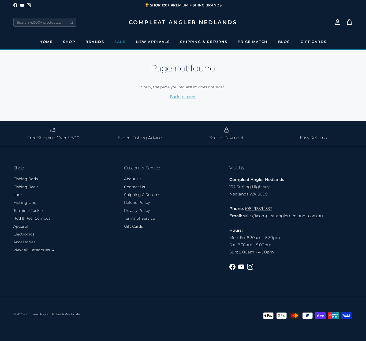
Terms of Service (139, 218)
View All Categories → (34, 250)
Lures (18, 194)
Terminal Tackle (28, 210)
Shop (69, 41)
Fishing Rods (25, 178)
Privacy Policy (137, 210)
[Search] (71, 22)
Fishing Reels (25, 186)
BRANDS (94, 41)
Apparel (20, 226)
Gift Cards (314, 41)
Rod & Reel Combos (31, 218)
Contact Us (134, 186)
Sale (119, 41)
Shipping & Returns (203, 41)
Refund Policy (137, 202)
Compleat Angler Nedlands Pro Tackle (52, 314)
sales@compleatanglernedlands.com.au (283, 215)
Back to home (183, 96)
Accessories (24, 242)
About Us (132, 178)
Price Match (253, 41)
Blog (284, 41)
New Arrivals (153, 41)
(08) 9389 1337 (258, 208)
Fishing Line (24, 202)
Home (46, 41)
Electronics (23, 234)
